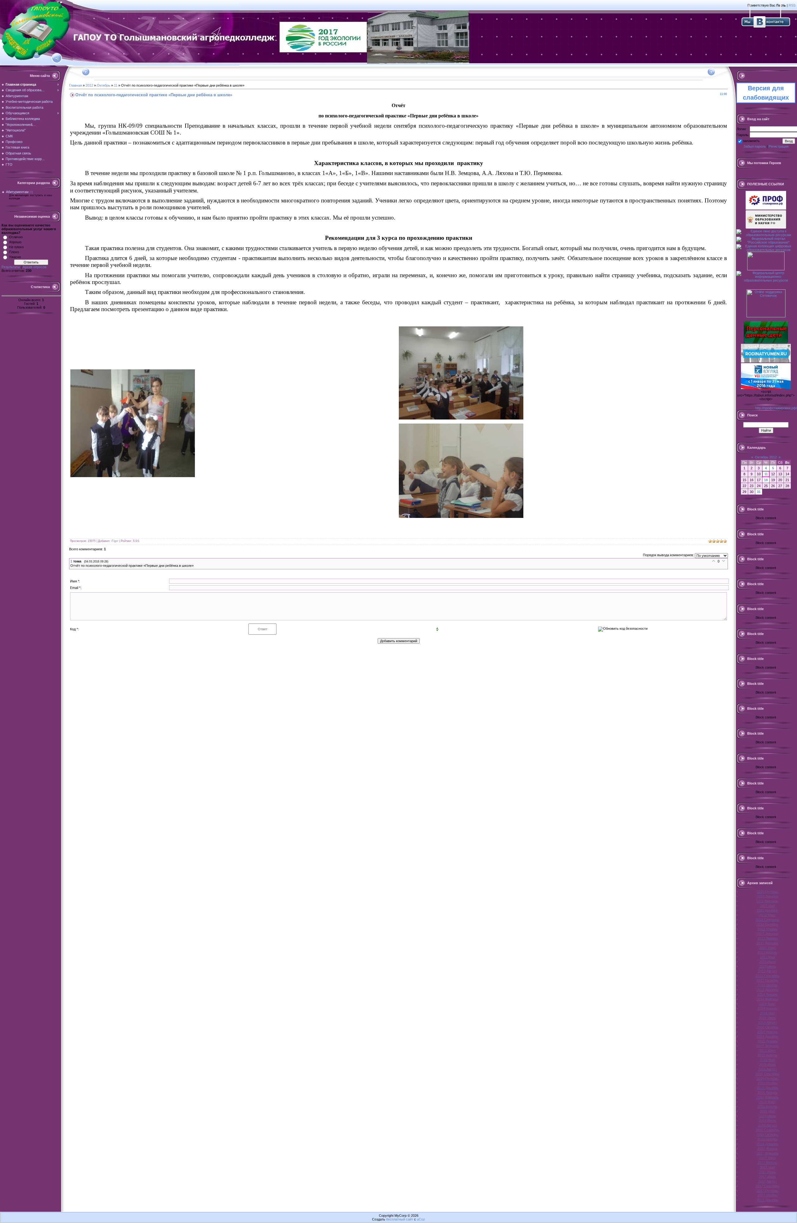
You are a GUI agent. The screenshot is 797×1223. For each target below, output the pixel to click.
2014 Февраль (768, 999)
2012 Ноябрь (767, 929)
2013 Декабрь (767, 990)
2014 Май (767, 1013)
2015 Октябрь (767, 1078)
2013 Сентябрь (767, 976)
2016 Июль (767, 1120)
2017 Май (767, 1167)
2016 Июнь (767, 1116)
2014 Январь (767, 994)
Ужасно (15, 257)
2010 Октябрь (767, 892)
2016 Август (767, 1125)
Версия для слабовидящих (766, 93)
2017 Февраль (768, 1153)
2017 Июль (767, 1176)
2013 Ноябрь (767, 985)
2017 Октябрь (767, 1190)
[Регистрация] (36, 54)
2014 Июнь (767, 1018)
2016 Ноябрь (767, 1139)
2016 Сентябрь (767, 1130)
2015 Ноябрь (767, 1083)
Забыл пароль (754, 146)
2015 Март (767, 1050)
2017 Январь (767, 1148)
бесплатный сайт (399, 1219)
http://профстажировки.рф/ (776, 408)
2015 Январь (767, 1041)
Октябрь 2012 (766, 457)
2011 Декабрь (767, 910)
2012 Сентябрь (767, 920)
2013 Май (767, 957)
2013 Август (767, 971)
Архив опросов (34, 267)
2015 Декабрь (767, 1088)
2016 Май (767, 1111)
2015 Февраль (768, 1046)
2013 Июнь (767, 962)
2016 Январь (767, 1092)
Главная (75, 85)
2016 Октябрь (767, 1134)
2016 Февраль (768, 1097)
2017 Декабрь (767, 1200)
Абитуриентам (17, 192)
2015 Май (767, 1060)
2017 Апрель (767, 1162)
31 (759, 492)
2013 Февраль (768, 943)
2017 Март (767, 1158)
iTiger (114, 541)
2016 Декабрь (767, 1144)
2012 (89, 85)
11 (115, 85)
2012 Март (767, 915)
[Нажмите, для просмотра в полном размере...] (132, 475)
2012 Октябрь (767, 924)
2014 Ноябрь (767, 1032)
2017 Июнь (767, 1172)
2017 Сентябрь (767, 1186)
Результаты (11, 267)
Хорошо (15, 242)
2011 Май (767, 906)
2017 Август (767, 1181)
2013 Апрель (767, 952)
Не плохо (16, 247)
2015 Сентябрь (767, 1074)
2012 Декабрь (767, 934)
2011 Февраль (767, 901)
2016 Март (767, 1102)
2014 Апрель (767, 1008)
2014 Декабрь (767, 1036)
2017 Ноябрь (767, 1195)
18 (766, 480)
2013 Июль (767, 966)
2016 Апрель (767, 1106)
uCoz (421, 1219)
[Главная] (18, 47)
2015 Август (767, 1069)
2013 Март (767, 948)
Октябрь (103, 85)
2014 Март (767, 1004)
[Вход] (56, 58)
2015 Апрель (767, 1055)
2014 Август (767, 1022)
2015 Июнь (767, 1064)
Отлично (16, 237)
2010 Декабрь (767, 896)
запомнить (751, 141)
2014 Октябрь (767, 1027)
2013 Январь (767, 938)
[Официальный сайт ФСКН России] (766, 269)
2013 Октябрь (767, 980)
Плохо (14, 252)
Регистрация (779, 146)
